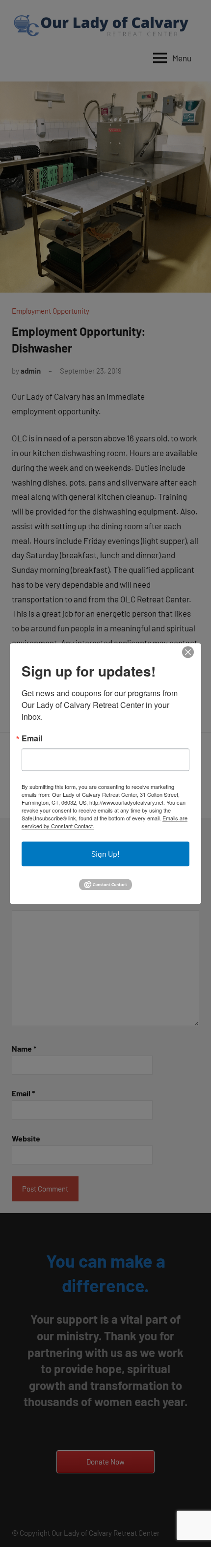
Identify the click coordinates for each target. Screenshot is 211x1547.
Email (32, 738)
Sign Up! (105, 853)
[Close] (188, 652)
